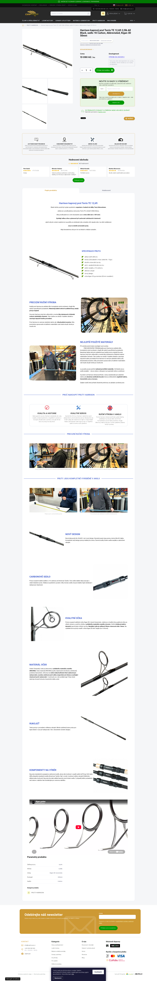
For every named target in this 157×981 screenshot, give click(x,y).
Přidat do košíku (103, 70)
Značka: (90, 45)
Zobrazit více (78, 180)
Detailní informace (86, 49)
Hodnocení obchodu (78, 159)
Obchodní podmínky (39, 974)
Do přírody (55, 957)
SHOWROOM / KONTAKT (29, 5)
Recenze (84, 954)
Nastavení (58, 978)
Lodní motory (55, 948)
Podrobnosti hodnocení (106, 40)
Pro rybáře (55, 961)
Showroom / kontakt (88, 945)
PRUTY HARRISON (37, 892)
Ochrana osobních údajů (25, 974)
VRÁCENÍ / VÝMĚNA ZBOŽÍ (57, 5)
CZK (129, 5)
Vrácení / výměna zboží (88, 948)
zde (72, 974)
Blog (83, 957)
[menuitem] (31, 20)
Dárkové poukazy (56, 964)
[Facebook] (103, 14)
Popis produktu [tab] (51, 190)
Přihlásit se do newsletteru (108, 928)
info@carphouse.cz (30, 945)
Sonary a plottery (56, 954)
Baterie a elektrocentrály (58, 951)
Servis (83, 951)
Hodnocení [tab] (106, 190)
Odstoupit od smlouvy (13, 979)
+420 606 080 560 (30, 948)
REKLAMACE (43, 5)
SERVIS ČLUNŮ (72, 5)
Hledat (88, 13)
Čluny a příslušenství (57, 945)
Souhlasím (98, 972)
